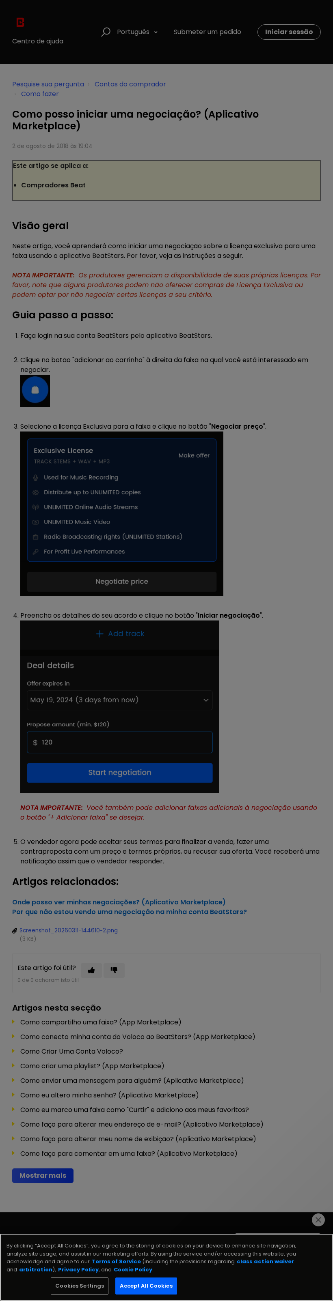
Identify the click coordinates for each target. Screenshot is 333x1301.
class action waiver (265, 1261)
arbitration (35, 1269)
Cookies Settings (79, 1286)
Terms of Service (116, 1261)
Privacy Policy (78, 1269)
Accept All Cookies (146, 1286)
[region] (166, 1267)
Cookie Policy (133, 1269)
